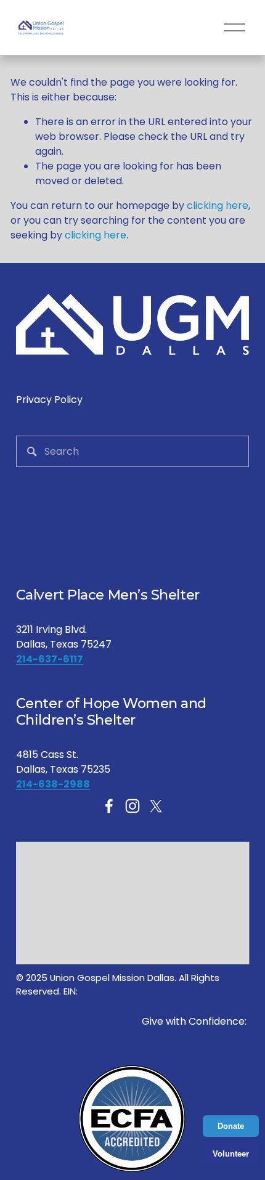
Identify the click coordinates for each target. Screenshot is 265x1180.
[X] (156, 806)
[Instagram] (132, 806)
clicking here (217, 205)
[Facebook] (109, 806)
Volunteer (231, 1153)
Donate (231, 1126)
